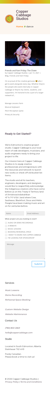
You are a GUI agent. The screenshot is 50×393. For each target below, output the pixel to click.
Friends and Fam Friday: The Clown (21, 70)
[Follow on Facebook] (12, 276)
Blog (6, 76)
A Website (12, 226)
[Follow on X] (24, 276)
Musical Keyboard (12, 107)
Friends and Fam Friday (19, 76)
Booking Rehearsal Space (19, 232)
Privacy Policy (12, 382)
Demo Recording (13, 295)
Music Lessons (14, 229)
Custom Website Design (17, 309)
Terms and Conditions (31, 382)
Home (19, 26)
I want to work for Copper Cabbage (24, 235)
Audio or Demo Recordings (20, 223)
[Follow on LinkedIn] (18, 276)
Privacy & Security (12, 114)
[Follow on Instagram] (7, 276)
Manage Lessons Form (14, 103)
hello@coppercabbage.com (18, 333)
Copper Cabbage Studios (17, 73)
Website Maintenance (16, 314)
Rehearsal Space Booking (17, 300)
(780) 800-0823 (12, 328)
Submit (38, 264)
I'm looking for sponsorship (21, 238)
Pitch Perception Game (14, 111)
